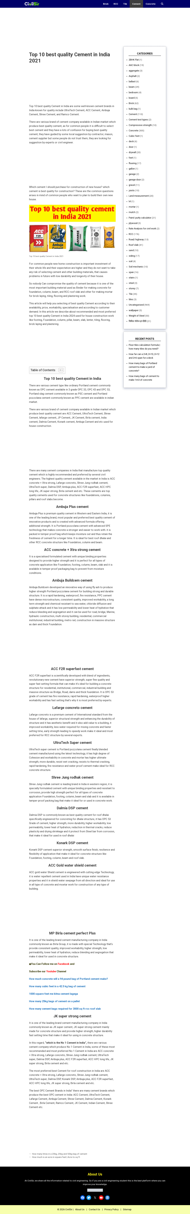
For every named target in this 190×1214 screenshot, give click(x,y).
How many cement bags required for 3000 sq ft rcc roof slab (65, 1008)
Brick (105, 4)
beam (132, 87)
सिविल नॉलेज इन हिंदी (137, 321)
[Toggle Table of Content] (60, 370)
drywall (132, 152)
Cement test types (138, 119)
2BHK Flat (134, 59)
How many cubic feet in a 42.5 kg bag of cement (57, 986)
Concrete (150, 4)
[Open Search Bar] (162, 4)
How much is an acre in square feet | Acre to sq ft (56, 1157)
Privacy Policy (111, 1209)
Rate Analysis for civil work (142, 228)
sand (131, 250)
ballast (132, 81)
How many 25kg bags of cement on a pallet (54, 1001)
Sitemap (127, 1209)
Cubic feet (134, 136)
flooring (132, 163)
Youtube (51, 971)
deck (131, 141)
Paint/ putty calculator (140, 217)
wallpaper (134, 310)
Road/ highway (136, 239)
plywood (133, 223)
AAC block (134, 65)
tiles (131, 299)
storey (132, 288)
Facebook (63, 963)
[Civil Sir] (32, 4)
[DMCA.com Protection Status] (95, 1191)
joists (132, 190)
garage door (135, 179)
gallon (132, 168)
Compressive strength (140, 125)
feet (131, 157)
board (132, 97)
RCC (116, 4)
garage (132, 174)
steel (131, 283)
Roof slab (133, 245)
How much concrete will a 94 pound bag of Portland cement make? (68, 978)
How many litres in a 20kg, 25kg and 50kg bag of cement (59, 1154)
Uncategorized (136, 304)
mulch (132, 212)
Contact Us (94, 1209)
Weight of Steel (137, 315)
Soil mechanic (136, 266)
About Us (80, 1209)
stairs (132, 277)
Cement (136, 4)
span (131, 272)
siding (132, 255)
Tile (125, 4)
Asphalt (132, 76)
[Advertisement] (77, 26)
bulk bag (133, 108)
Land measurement (139, 195)
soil (130, 261)
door (131, 147)
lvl (130, 201)
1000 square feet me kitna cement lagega (53, 993)
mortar (132, 206)
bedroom (133, 92)
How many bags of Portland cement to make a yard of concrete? (143, 367)
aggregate (134, 70)
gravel (132, 185)
